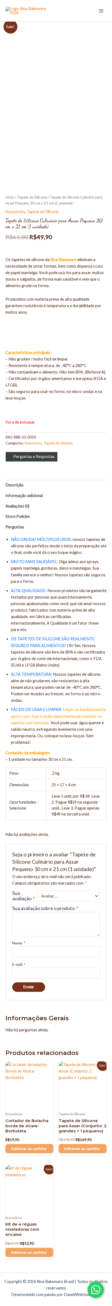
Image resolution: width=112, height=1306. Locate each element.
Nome (19, 943)
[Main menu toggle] (101, 10)
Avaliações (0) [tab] (17, 506)
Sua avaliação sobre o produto (45, 908)
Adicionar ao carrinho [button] (28, 1148)
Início (9, 197)
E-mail (19, 964)
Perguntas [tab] (14, 527)
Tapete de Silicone (32, 197)
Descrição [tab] (14, 485)
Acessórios (15, 211)
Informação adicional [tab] (24, 495)
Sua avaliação (23, 896)
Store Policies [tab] (17, 516)
